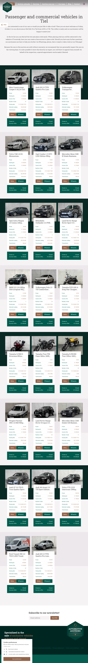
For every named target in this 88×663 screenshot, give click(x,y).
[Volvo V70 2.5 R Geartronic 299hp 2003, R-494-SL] (70, 478)
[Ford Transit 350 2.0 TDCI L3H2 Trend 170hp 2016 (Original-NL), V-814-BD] (17, 545)
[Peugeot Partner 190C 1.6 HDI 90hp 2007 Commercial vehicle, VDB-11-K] (17, 412)
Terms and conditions (72, 648)
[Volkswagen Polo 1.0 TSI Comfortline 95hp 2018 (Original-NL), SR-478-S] (44, 278)
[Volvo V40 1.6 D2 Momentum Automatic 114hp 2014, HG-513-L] (17, 145)
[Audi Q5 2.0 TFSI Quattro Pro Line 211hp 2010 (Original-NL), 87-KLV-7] (44, 545)
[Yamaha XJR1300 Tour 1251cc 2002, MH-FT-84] (70, 345)
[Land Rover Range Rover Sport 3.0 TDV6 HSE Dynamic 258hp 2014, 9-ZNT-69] (70, 212)
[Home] (7, 12)
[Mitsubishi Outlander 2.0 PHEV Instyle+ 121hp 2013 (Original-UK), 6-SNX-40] (44, 212)
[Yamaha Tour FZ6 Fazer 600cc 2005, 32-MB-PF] (44, 345)
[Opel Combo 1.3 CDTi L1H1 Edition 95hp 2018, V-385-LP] (44, 145)
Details (13, 114)
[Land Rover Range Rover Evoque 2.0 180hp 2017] (44, 412)
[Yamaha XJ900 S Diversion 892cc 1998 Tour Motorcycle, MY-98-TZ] (17, 345)
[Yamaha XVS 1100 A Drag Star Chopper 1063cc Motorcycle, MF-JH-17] (70, 278)
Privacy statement (58, 648)
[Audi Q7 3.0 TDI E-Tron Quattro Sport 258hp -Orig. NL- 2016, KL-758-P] (17, 478)
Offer (5, 25)
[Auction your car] (48, 4)
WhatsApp (21, 114)
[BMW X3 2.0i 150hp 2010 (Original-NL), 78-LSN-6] (17, 278)
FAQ (82, 648)
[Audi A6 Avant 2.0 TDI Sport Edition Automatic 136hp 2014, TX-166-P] (44, 478)
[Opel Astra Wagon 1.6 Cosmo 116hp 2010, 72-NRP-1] (17, 212)
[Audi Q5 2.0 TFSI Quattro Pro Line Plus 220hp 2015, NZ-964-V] (44, 78)
